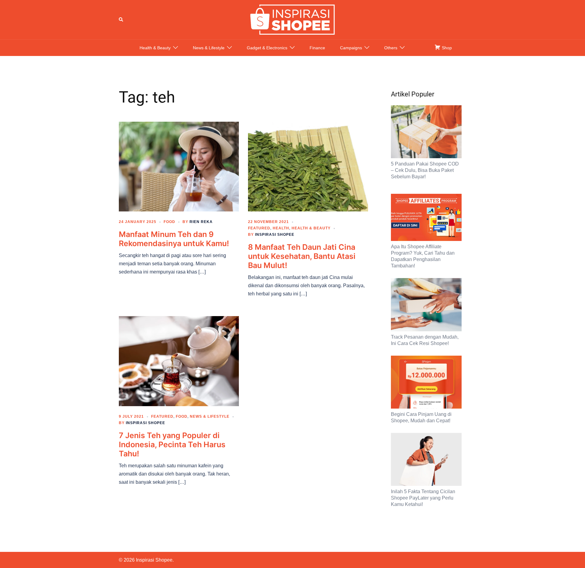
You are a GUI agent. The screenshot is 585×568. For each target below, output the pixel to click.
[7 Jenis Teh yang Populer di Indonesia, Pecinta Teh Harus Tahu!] (179, 360)
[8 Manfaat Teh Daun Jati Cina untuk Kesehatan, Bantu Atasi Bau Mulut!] (308, 166)
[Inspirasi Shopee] (292, 19)
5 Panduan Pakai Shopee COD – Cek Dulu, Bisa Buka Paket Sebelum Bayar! (425, 170)
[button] (121, 19)
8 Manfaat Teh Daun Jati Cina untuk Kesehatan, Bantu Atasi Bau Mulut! (302, 256)
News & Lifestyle (209, 47)
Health (281, 228)
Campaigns (351, 47)
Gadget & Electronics (267, 47)
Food (169, 222)
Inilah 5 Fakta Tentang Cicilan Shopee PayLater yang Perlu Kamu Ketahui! (423, 498)
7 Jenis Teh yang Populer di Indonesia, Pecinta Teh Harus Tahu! (172, 444)
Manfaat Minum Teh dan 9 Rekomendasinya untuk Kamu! (174, 239)
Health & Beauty (155, 47)
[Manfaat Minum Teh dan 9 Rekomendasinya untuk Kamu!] (179, 166)
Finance (317, 47)
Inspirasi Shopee (274, 234)
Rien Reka (201, 222)
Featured (259, 228)
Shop (446, 47)
